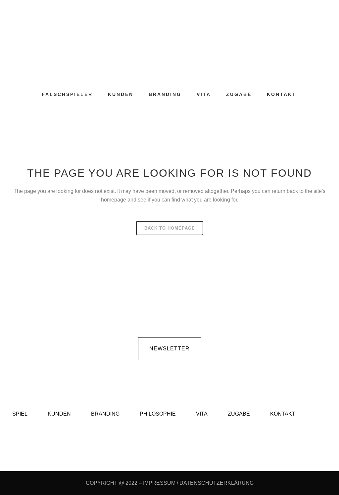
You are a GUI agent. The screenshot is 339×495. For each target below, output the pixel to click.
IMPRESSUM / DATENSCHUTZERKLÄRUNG (198, 483)
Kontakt (282, 414)
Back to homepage (169, 228)
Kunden (59, 414)
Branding (105, 414)
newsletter (169, 348)
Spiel (19, 414)
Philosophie (158, 414)
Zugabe (239, 414)
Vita (202, 414)
